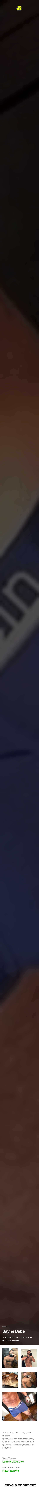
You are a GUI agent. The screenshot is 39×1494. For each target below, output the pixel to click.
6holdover (9, 1439)
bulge (4, 1442)
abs (15, 1439)
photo (7, 1436)
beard (25, 1439)
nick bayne (17, 1445)
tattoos (26, 1445)
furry (18, 1442)
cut (9, 1442)
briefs (31, 1439)
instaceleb (25, 1442)
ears (13, 1442)
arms (20, 1439)
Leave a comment (12, 1341)
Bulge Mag (9, 1337)
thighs (9, 1448)
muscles (9, 1445)
